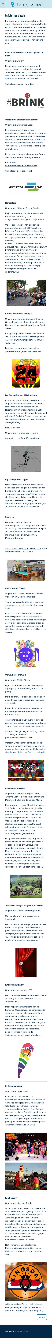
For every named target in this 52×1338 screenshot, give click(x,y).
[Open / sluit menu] (2, 4)
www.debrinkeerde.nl (24, 84)
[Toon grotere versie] (26, 1146)
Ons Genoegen (38, 503)
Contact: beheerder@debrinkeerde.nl (23, 549)
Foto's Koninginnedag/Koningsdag (27, 1311)
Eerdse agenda (12, 37)
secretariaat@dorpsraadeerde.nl (21, 166)
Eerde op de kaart (24, 1331)
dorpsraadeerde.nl (23, 171)
